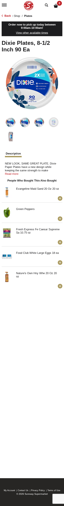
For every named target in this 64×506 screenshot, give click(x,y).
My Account (9, 490)
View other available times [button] (32, 32)
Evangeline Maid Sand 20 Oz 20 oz (37, 188)
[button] (10, 122)
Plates (28, 16)
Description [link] (13, 153)
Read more (11, 173)
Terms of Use (53, 490)
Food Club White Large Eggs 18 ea (37, 252)
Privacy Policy (38, 490)
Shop (17, 16)
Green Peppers (25, 209)
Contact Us (23, 490)
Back (7, 15)
